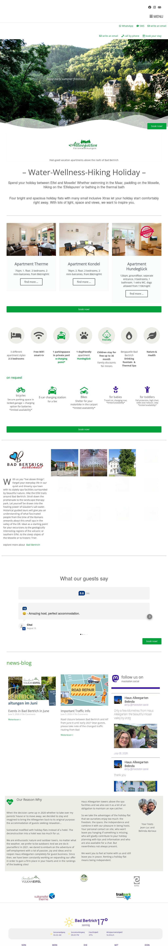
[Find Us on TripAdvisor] (159, 7)
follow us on (132, 677)
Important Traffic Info (75, 711)
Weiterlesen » (14, 719)
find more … (31, 281)
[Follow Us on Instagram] (154, 7)
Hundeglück (84, 358)
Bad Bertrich (33, 544)
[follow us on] (115, 678)
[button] (18, 616)
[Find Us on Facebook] (149, 7)
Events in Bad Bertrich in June (28, 711)
